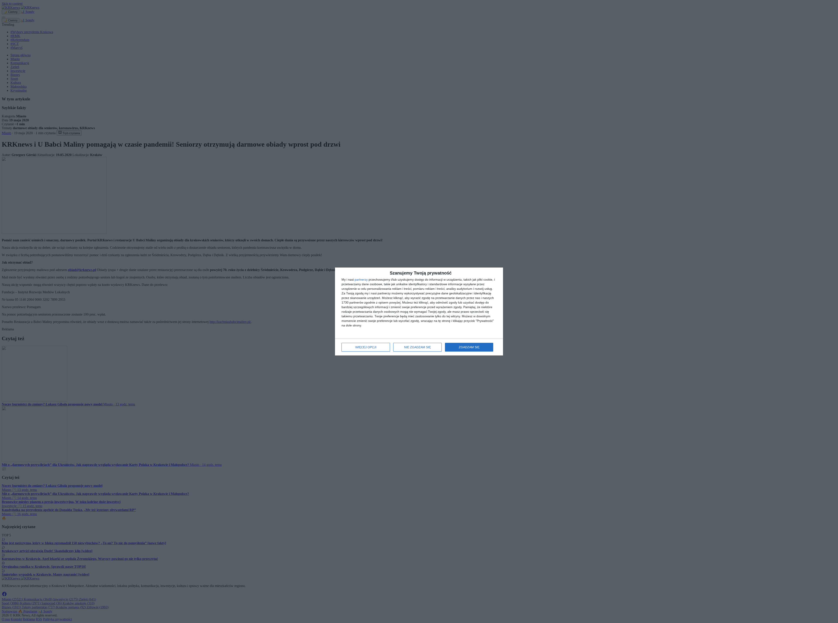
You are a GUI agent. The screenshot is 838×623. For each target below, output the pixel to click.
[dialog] (419, 311)
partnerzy (361, 279)
